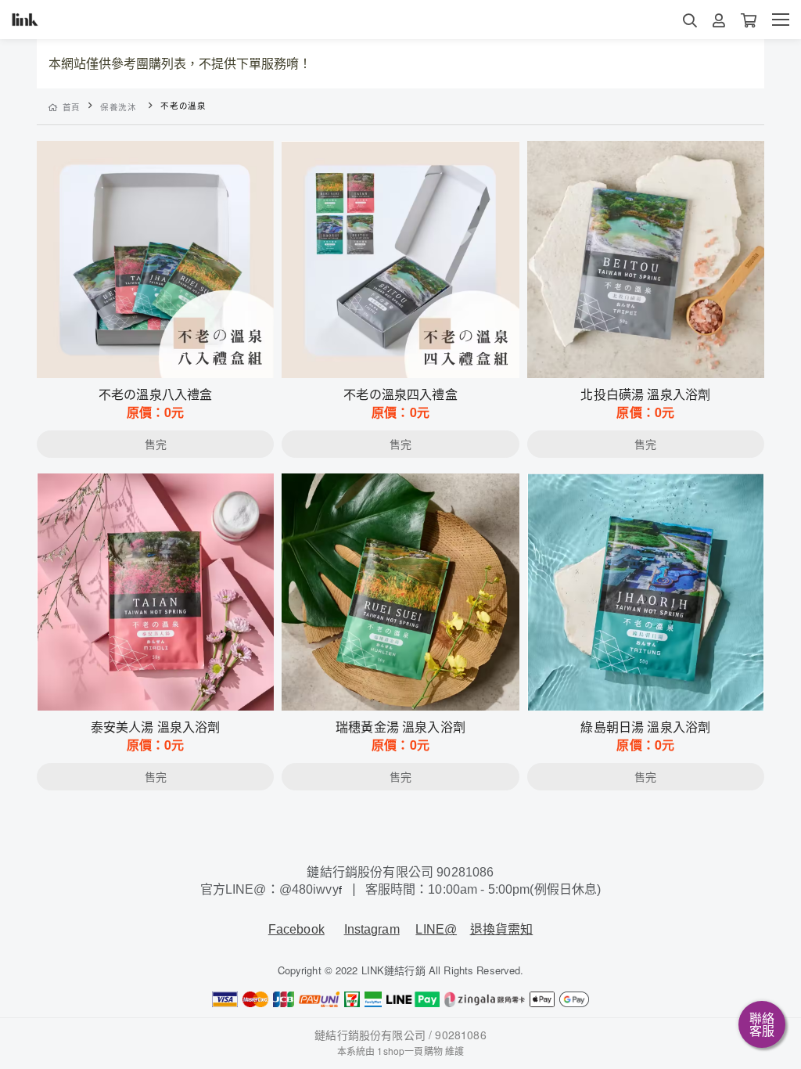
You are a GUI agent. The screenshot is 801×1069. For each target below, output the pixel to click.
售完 (156, 356)
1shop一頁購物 (409, 1050)
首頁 (72, 107)
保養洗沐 (118, 107)
